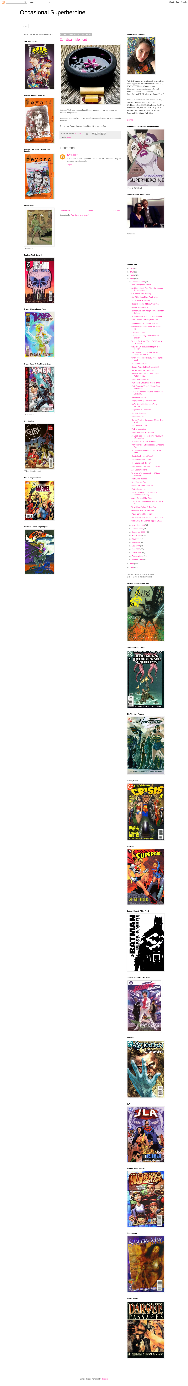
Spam (69, 137)
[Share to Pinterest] (104, 133)
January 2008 (137, 560)
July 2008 (136, 539)
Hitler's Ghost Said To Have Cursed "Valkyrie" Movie (145, 375)
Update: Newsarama (139, 307)
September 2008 (139, 532)
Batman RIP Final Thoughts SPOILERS (147, 517)
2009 (132, 275)
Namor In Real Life (138, 397)
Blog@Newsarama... (139, 363)
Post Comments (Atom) (80, 215)
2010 (132, 272)
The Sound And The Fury (141, 463)
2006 (132, 567)
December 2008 (138, 282)
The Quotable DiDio (139, 426)
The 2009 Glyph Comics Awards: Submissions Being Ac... (144, 493)
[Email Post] (87, 133)
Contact (130, 120)
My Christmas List (138, 489)
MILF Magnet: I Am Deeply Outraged (145, 466)
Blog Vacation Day (138, 482)
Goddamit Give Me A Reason (142, 511)
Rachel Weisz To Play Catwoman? (145, 367)
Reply (69, 165)
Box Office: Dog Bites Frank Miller (144, 297)
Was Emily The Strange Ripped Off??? (146, 521)
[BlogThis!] (96, 133)
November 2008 (138, 525)
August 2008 (137, 535)
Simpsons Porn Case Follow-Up (144, 441)
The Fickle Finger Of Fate (141, 459)
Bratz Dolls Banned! (139, 479)
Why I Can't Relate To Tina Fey (143, 507)
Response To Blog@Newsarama (144, 323)
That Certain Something (140, 301)
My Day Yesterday (138, 429)
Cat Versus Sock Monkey (141, 294)
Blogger (105, 1379)
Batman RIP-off (137, 417)
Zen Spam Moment (73, 39)
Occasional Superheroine (52, 12)
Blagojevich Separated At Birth (143, 401)
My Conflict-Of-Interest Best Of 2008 (145, 383)
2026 (132, 268)
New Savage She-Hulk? (141, 285)
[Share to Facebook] (101, 133)
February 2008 (138, 556)
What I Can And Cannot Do (142, 486)
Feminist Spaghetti (138, 413)
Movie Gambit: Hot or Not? (141, 514)
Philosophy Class (138, 332)
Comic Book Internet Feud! (142, 456)
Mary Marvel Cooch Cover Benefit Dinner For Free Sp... (144, 353)
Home (24, 26)
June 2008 (136, 542)
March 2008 (137, 553)
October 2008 (137, 529)
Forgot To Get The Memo (141, 410)
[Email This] (93, 133)
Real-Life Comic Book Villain (142, 433)
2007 (132, 564)
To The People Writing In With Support (146, 316)
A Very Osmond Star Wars (141, 498)
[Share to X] (99, 133)
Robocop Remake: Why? (141, 379)
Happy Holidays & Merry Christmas (145, 304)
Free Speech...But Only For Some (144, 320)
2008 (132, 279)
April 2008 (136, 549)
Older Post (116, 211)
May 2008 (136, 546)
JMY (68, 155)
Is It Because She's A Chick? (142, 370)
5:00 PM (74, 155)
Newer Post (65, 211)
